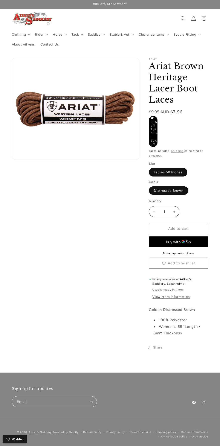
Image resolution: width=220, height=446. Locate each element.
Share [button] (157, 347)
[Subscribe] (91, 401)
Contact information (194, 432)
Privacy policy (115, 432)
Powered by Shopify (65, 432)
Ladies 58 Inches (168, 172)
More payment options (178, 253)
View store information (171, 297)
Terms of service (140, 432)
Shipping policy (166, 432)
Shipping (177, 150)
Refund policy (92, 432)
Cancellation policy (174, 436)
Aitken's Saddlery (40, 432)
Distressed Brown (168, 191)
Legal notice (200, 436)
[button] (20, 34)
